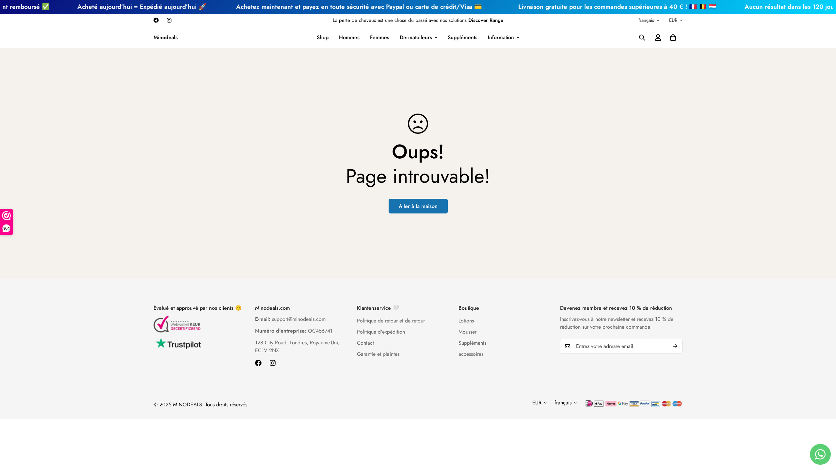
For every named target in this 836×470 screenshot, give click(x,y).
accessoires (470, 354)
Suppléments (462, 37)
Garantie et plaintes (378, 354)
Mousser (467, 332)
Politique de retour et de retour (391, 320)
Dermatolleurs (416, 37)
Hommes (349, 37)
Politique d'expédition (381, 332)
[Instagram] (169, 20)
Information (501, 37)
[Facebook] (156, 20)
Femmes (379, 37)
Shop (323, 37)
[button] (673, 37)
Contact (365, 343)
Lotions (466, 320)
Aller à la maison (418, 206)
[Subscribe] (675, 346)
